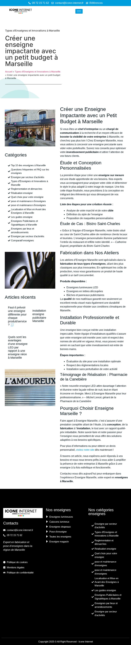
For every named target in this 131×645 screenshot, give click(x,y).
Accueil (8, 71)
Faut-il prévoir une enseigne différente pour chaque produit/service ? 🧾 (17, 316)
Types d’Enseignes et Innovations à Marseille (32, 30)
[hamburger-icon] (79, 11)
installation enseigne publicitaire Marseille (39, 316)
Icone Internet (86, 641)
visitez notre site (85, 449)
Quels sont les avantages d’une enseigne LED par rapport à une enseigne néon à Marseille (17, 347)
